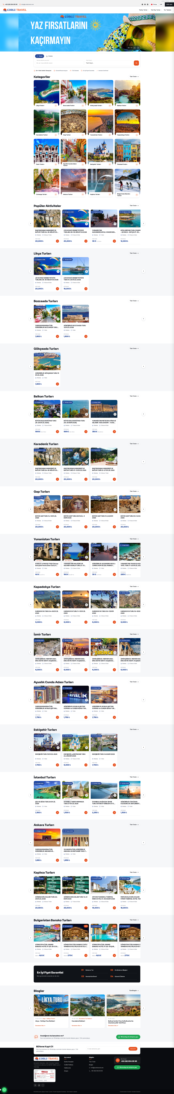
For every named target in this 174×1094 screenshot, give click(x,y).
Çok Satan (39, 560)
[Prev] (30, 223)
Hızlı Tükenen (68, 560)
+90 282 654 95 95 (11, 4)
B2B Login (169, 4)
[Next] (143, 223)
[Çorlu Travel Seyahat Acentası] (14, 10)
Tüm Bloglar (133, 990)
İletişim (66, 1071)
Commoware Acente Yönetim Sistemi (130, 1091)
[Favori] (58, 223)
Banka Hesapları (68, 1061)
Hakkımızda (67, 1068)
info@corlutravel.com (27, 4)
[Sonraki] (138, 47)
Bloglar (91, 1065)
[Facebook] (145, 4)
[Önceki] (134, 47)
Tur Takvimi (167, 10)
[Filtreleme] (136, 63)
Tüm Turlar (133, 76)
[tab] (39, 56)
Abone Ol (133, 1048)
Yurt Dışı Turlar (155, 10)
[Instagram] (142, 4)
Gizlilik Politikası (68, 1065)
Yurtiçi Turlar (143, 10)
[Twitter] (147, 4)
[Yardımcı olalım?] (4, 1089)
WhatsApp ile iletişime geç (129, 1037)
